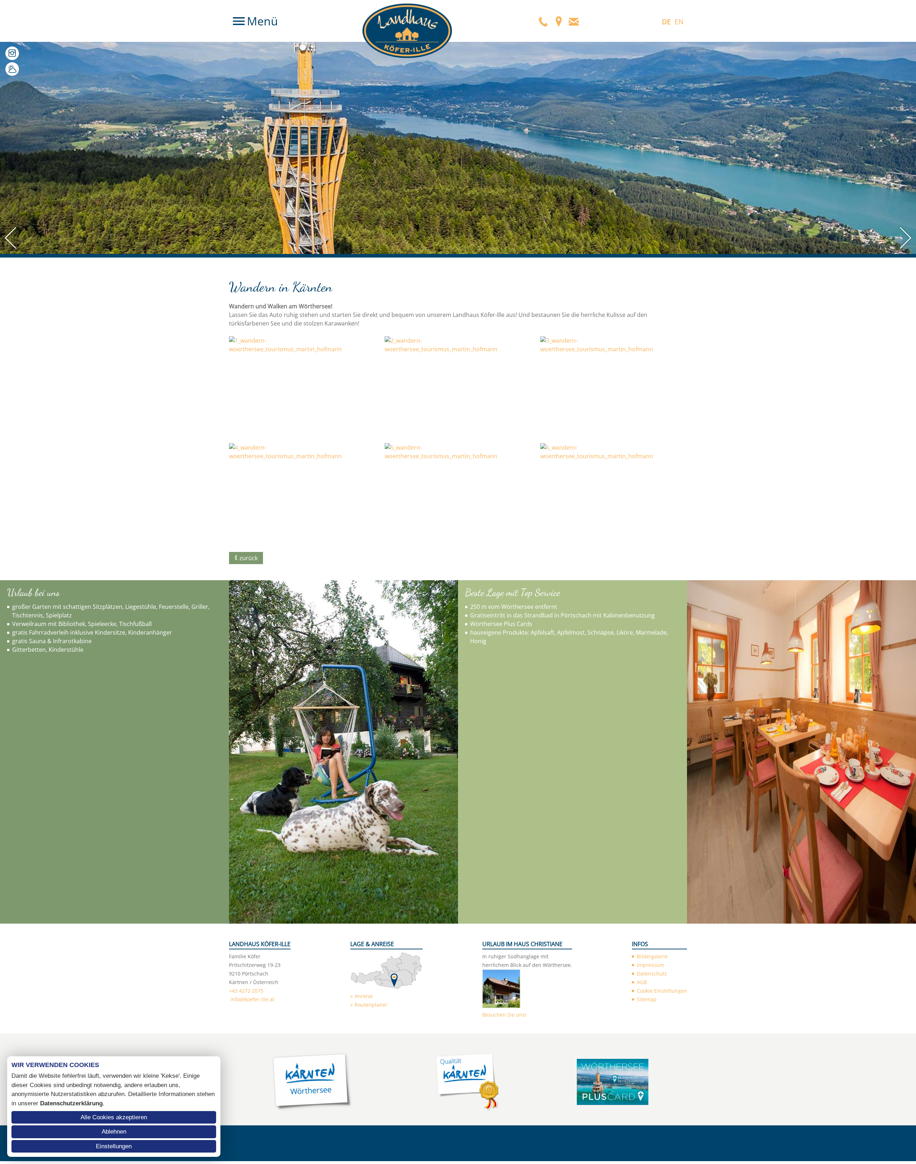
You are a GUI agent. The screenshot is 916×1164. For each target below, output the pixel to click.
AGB (642, 982)
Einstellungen (114, 1146)
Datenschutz (652, 973)
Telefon (543, 21)
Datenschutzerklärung (71, 1103)
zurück (248, 558)
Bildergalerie (652, 956)
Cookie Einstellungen (662, 990)
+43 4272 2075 (246, 990)
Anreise (364, 996)
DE (666, 21)
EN (678, 21)
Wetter (12, 69)
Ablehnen (114, 1131)
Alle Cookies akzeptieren (114, 1117)
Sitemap (647, 999)
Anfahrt (558, 21)
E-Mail (573, 21)
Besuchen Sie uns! (504, 1014)
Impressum (650, 965)
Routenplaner (371, 1004)
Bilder (12, 53)
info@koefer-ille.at (252, 999)
